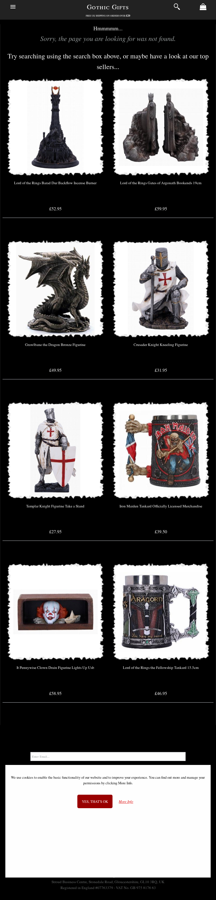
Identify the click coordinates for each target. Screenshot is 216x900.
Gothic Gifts (108, 6)
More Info (126, 801)
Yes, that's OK (95, 801)
